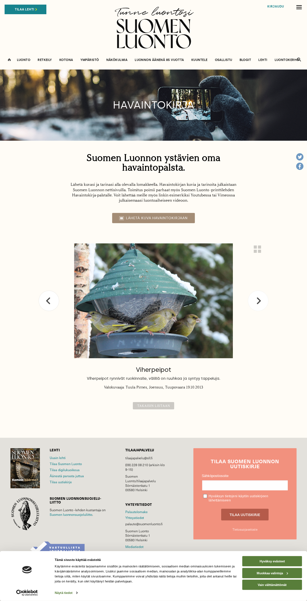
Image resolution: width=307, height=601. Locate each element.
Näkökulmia (117, 60)
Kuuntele (199, 60)
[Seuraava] (258, 301)
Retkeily (45, 60)
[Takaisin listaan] (257, 249)
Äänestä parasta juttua (67, 475)
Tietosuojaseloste (245, 529)
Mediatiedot (134, 546)
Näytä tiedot (63, 593)
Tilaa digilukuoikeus (65, 469)
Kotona (66, 60)
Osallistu (223, 60)
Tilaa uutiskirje (61, 481)
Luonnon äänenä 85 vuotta (159, 60)
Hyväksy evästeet (272, 561)
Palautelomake (136, 511)
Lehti (262, 60)
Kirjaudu (275, 6)
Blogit (245, 60)
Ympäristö (89, 60)
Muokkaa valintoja (270, 573)
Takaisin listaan (153, 406)
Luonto (23, 60)
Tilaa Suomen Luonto (66, 463)
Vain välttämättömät (272, 585)
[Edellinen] (49, 301)
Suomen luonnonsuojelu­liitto (71, 514)
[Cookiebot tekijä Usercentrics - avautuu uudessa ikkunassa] (27, 593)
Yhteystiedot (134, 517)
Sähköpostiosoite (215, 476)
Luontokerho (287, 60)
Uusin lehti (58, 457)
